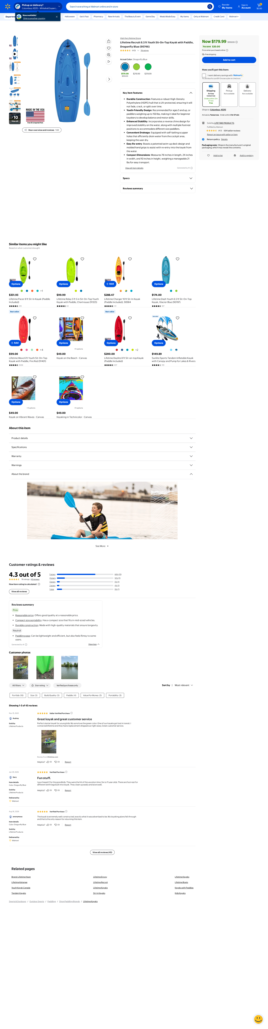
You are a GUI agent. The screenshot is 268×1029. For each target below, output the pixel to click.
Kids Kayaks (180, 893)
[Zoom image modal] (109, 55)
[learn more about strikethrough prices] (236, 42)
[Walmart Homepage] (8, 6)
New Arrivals (114, 16)
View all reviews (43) (102, 852)
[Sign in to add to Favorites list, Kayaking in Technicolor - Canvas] (82, 376)
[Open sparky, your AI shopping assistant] (258, 1019)
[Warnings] (191, 465)
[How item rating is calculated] (39, 584)
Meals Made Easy (167, 16)
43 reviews (35, 579)
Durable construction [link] (26, 625)
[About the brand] (191, 474)
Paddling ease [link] (22, 635)
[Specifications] (191, 447)
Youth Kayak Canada (20, 887)
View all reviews (19, 591)
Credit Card (219, 16)
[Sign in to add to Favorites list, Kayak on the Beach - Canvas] (82, 317)
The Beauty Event (133, 16)
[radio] (125, 70)
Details (224, 139)
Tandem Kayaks (18, 893)
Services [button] (31, 16)
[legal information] (227, 50)
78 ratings (145, 50)
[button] (225, 6)
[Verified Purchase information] (66, 772)
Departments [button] (12, 16)
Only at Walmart (201, 16)
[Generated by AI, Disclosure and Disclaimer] (191, 168)
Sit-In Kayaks (99, 893)
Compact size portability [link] (28, 620)
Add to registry (246, 155)
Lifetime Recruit (100, 882)
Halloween (70, 16)
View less (92, 644)
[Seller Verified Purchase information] (71, 713)
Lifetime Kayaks (182, 877)
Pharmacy (98, 16)
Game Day (150, 16)
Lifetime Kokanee (19, 882)
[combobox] (140, 6)
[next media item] (109, 79)
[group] (134, 50)
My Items (184, 16)
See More (100, 546)
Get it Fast (84, 16)
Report (68, 762)
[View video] (109, 61)
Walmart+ (234, 16)
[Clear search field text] (202, 6)
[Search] (209, 6)
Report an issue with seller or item (222, 134)
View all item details (134, 168)
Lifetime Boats (181, 882)
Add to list (218, 155)
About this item (19, 428)
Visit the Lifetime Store (130, 38)
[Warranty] (191, 456)
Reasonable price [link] (24, 615)
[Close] (57, 17)
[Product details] (191, 438)
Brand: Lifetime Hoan (21, 877)
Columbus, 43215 (218, 109)
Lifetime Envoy (100, 877)
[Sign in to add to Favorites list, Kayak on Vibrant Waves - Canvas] (34, 376)
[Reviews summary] (138, 50)
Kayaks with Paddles (184, 887)
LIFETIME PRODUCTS (224, 123)
